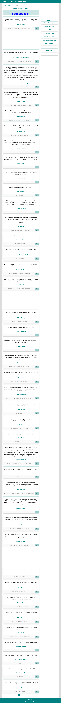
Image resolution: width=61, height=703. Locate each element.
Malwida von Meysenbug (21, 83)
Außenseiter (13, 606)
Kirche (15, 166)
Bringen (15, 366)
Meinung (19, 512)
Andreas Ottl (49, 50)
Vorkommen (27, 273)
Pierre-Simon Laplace (49, 22)
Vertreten (24, 512)
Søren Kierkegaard (21, 346)
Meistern (20, 463)
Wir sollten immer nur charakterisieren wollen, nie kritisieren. (21, 655)
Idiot (21, 181)
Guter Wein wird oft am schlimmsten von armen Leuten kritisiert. (21, 569)
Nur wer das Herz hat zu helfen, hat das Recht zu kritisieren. (21, 642)
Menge (18, 230)
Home (16, 1)
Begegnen (12, 636)
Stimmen (25, 621)
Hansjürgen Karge (49, 43)
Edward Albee (21, 603)
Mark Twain (21, 588)
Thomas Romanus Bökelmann (49, 40)
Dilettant (16, 258)
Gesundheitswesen (15, 181)
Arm (11, 86)
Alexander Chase (49, 33)
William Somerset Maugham (21, 57)
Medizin (23, 691)
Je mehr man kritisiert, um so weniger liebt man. (21, 327)
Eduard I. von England (49, 36)
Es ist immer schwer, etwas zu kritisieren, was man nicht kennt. (21, 469)
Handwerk (9, 463)
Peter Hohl (21, 226)
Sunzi (21, 424)
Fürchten (14, 28)
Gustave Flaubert (21, 394)
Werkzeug (29, 211)
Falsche (12, 135)
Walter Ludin (20, 618)
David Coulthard (20, 541)
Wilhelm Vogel (21, 24)
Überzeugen (28, 61)
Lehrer (20, 428)
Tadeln (29, 463)
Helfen (14, 243)
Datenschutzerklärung (30, 701)
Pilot (22, 545)
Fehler (9, 28)
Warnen (23, 86)
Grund (17, 28)
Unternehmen (26, 151)
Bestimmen (9, 211)
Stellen (25, 591)
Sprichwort (21, 573)
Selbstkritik (25, 381)
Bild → (37, 28)
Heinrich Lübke (49, 29)
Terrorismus (24, 493)
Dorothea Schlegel (21, 459)
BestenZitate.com (8, 1)
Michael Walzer (21, 489)
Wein (23, 576)
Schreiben (22, 61)
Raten (19, 86)
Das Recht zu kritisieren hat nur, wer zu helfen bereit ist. (21, 236)
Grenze (14, 211)
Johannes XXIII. (21, 101)
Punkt (24, 366)
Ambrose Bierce (20, 191)
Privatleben (24, 398)
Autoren (20, 1)
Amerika (13, 321)
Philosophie (20, 273)
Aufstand (6, 493)
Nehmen (27, 120)
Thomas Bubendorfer (21, 473)
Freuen (12, 621)
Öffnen (27, 86)
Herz (17, 650)
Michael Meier (21, 148)
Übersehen (27, 28)
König (22, 288)
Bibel (16, 350)
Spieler (20, 151)
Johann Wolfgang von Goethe (21, 254)
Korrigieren (13, 105)
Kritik (12, 381)
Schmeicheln (25, 428)
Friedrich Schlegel (21, 270)
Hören (11, 166)
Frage (12, 591)
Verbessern (29, 105)
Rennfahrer (26, 545)
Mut (24, 166)
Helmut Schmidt (20, 508)
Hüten (11, 151)
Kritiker (10, 273)
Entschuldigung (12, 493)
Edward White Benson (21, 285)
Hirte (14, 288)
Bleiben (10, 366)
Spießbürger (27, 288)
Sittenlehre (25, 463)
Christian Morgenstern (21, 659)
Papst (27, 166)
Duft (10, 528)
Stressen (22, 230)
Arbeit (16, 195)
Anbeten (10, 288)
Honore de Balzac (21, 331)
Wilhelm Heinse (21, 116)
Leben (19, 691)
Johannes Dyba (21, 163)
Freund (16, 591)
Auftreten (8, 105)
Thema (27, 366)
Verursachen (28, 230)
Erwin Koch (21, 633)
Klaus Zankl (21, 438)
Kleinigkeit (13, 398)
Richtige (26, 135)
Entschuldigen (12, 120)
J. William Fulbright (21, 318)
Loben (21, 135)
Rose (23, 528)
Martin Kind (50, 47)
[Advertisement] (21, 39)
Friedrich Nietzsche (20, 208)
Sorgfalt (24, 105)
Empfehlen (7, 398)
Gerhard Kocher (21, 131)
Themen (25, 1)
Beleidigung (18, 321)
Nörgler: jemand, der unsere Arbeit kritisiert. (21, 187)
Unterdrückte (31, 493)
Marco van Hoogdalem (49, 54)
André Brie (21, 378)
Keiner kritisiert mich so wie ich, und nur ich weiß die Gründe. (21, 669)
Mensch (22, 441)
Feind (11, 428)
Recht (23, 243)
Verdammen (30, 398)
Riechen (19, 528)
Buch (9, 61)
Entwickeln (12, 545)
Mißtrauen (26, 636)
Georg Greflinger (49, 26)
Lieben (23, 120)
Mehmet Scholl (21, 363)
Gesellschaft (19, 606)
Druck (9, 230)
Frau (16, 413)
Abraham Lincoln (21, 240)
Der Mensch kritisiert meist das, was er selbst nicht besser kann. (21, 434)
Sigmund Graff (21, 409)
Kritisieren (22, 28)
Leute (20, 381)
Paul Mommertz (20, 672)
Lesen (17, 61)
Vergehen (27, 528)
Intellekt (19, 211)
